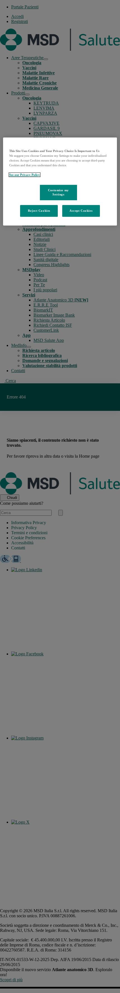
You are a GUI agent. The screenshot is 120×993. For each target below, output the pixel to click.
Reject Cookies (39, 211)
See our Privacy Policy (24, 175)
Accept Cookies (80, 211)
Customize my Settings (58, 192)
